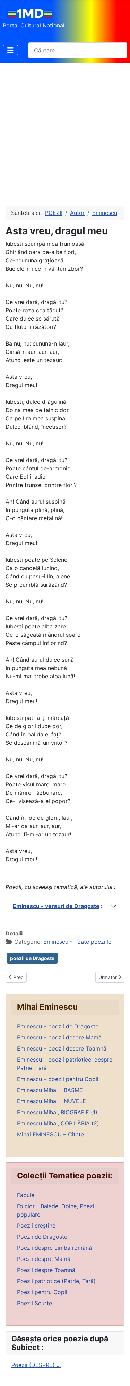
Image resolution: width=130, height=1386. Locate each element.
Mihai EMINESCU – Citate (50, 1134)
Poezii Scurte (34, 1303)
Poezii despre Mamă (43, 1258)
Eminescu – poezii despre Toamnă (61, 1048)
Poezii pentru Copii (42, 1292)
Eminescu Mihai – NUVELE (51, 1101)
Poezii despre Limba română (54, 1247)
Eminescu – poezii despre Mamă (59, 1037)
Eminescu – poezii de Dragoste (57, 1026)
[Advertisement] (65, 132)
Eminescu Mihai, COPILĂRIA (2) (58, 1123)
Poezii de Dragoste (42, 1236)
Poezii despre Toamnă (46, 1269)
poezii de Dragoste (32, 958)
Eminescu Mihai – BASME (50, 1090)
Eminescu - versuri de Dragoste (56, 906)
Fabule (25, 1195)
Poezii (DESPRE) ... (36, 1364)
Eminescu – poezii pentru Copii (57, 1078)
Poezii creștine (36, 1225)
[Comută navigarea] (10, 50)
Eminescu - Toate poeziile (77, 941)
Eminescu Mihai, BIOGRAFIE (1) (57, 1112)
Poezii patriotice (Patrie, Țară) (56, 1281)
